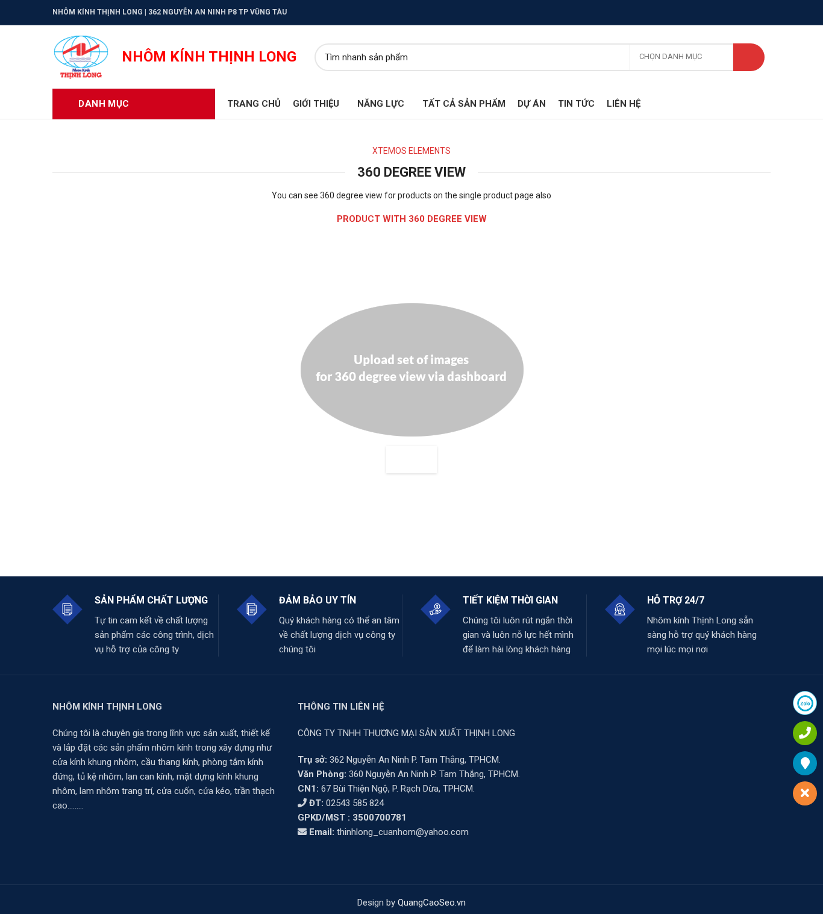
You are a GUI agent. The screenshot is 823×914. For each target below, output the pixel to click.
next (424, 459)
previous (398, 459)
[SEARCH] (749, 57)
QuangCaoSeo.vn (432, 902)
